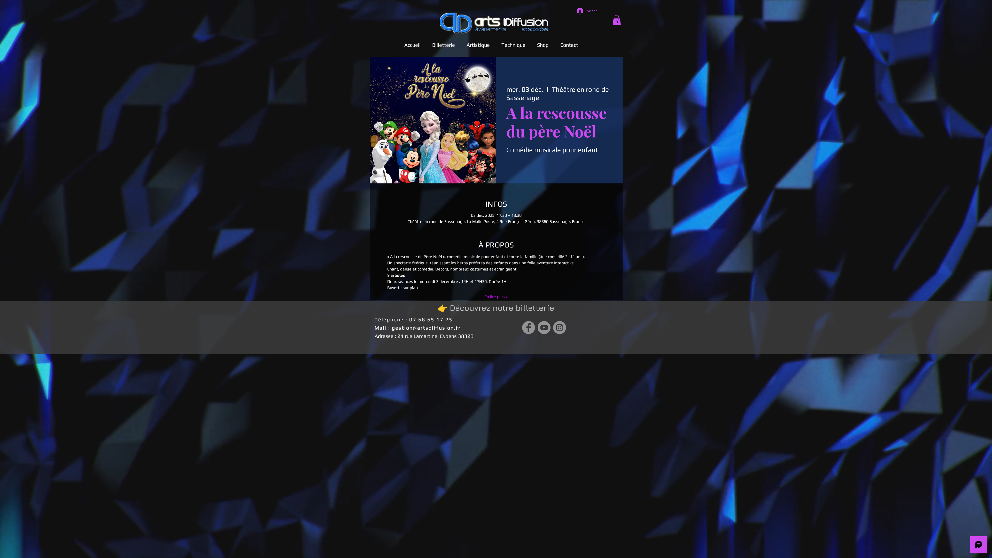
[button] (478, 45)
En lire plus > (496, 296)
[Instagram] (559, 327)
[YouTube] (544, 327)
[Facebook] (528, 327)
